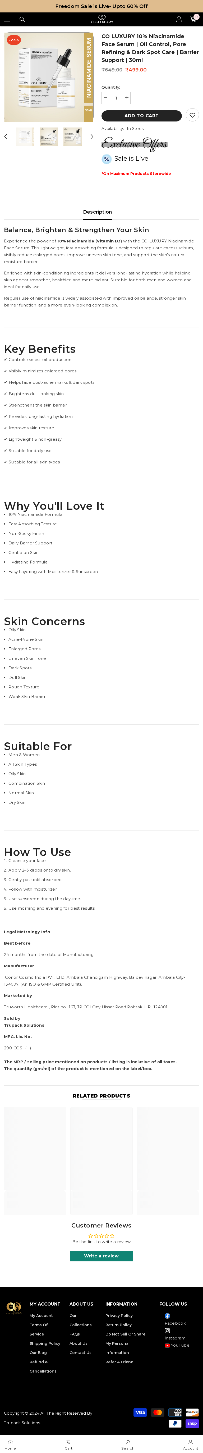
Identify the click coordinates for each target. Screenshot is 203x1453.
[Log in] (179, 19)
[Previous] (6, 137)
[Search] (22, 19)
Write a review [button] (101, 1255)
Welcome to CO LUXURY (101, 6)
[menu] (7, 19)
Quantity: (111, 87)
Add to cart (141, 115)
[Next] (92, 137)
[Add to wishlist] (192, 114)
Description (97, 212)
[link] (35, 1195)
